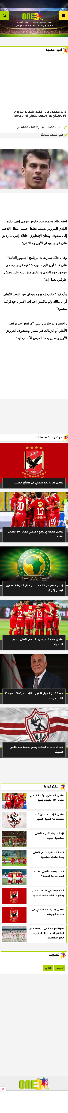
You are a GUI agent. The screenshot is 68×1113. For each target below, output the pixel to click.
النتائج (48, 967)
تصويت (59, 967)
